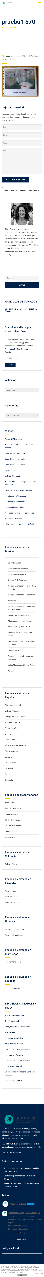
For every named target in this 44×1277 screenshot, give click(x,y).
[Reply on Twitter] (9, 1233)
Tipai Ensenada (14, 650)
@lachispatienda (31, 1213)
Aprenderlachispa (16, 1213)
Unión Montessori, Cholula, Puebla (21, 665)
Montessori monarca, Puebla (19, 621)
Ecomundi (12, 600)
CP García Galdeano (13, 826)
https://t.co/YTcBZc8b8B (18, 1226)
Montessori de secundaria (18, 615)
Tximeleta (9, 780)
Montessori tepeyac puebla (19, 627)
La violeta (9, 768)
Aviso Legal (9, 349)
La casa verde (10, 763)
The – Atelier (10, 1032)
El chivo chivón (11, 728)
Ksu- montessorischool (14, 929)
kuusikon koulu (11, 897)
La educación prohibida (14, 507)
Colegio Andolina (12, 711)
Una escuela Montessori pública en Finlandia (21, 310)
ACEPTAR (22, 1275)
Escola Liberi (10, 740)
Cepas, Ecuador (11, 470)
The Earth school (12, 1021)
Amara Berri (10, 803)
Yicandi (11, 671)
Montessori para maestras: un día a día (19, 1176)
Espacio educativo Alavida (15, 745)
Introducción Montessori (15, 502)
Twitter (22, 1233)
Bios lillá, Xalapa (14, 563)
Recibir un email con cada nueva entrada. (22, 190)
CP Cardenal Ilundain (13, 820)
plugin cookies (39, 1273)
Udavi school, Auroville (14, 1066)
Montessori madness (13, 518)
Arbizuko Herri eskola (13, 808)
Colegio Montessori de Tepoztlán (21, 595)
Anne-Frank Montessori (14, 935)
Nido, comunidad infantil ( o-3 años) (19, 524)
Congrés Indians (11, 814)
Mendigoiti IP (10, 837)
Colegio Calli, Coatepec (14, 476)
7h (39, 1213)
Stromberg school (12, 902)
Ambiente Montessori (13, 439)
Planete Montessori (13, 962)
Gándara (8, 757)
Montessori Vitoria (12, 722)
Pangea (8, 774)
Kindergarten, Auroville (14, 1055)
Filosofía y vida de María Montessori (19, 490)
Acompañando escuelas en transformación (21, 1168)
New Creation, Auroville (14, 1044)
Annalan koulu (10, 891)
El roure (8, 734)
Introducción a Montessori (15, 496)
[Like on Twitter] (18, 1233)
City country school (13, 705)
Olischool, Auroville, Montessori (17, 1049)
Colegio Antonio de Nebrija (15, 717)
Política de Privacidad (22, 349)
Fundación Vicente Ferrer (15, 1038)
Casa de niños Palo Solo (15, 453)
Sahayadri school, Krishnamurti (17, 1027)
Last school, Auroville (13, 1081)
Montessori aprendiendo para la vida (19, 513)
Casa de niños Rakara (17, 574)
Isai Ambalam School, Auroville (17, 1060)
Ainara (36, 56)
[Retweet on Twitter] (13, 1233)
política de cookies (31, 1271)
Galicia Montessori (12, 751)
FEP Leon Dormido (12, 989)
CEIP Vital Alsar (11, 831)
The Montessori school (14, 1015)
